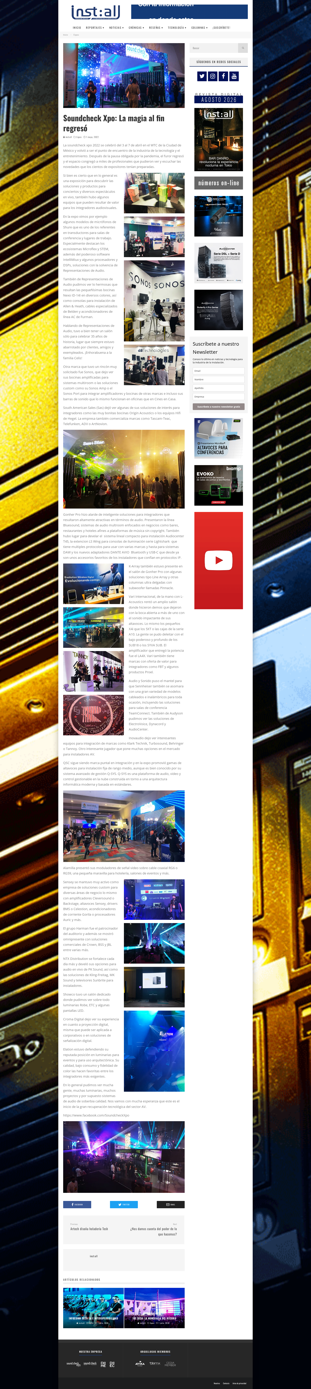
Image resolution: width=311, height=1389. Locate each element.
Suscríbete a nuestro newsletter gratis (218, 406)
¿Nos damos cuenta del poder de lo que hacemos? (153, 1230)
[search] (243, 48)
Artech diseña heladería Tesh (89, 1227)
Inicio (77, 28)
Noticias (115, 28)
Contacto (226, 1383)
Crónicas (135, 28)
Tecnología (176, 28)
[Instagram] (212, 76)
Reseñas (155, 28)
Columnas (198, 28)
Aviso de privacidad (239, 1383)
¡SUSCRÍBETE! (221, 28)
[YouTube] (234, 76)
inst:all (68, 137)
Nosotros (217, 1383)
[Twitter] (202, 76)
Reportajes (94, 28)
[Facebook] (223, 76)
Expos (79, 137)
